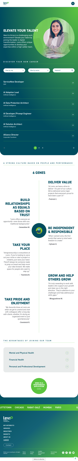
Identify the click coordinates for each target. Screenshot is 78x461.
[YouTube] (73, 453)
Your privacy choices (54, 452)
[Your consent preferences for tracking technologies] (75, 458)
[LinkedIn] (63, 453)
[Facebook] (66, 453)
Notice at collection (39, 459)
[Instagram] (70, 453)
